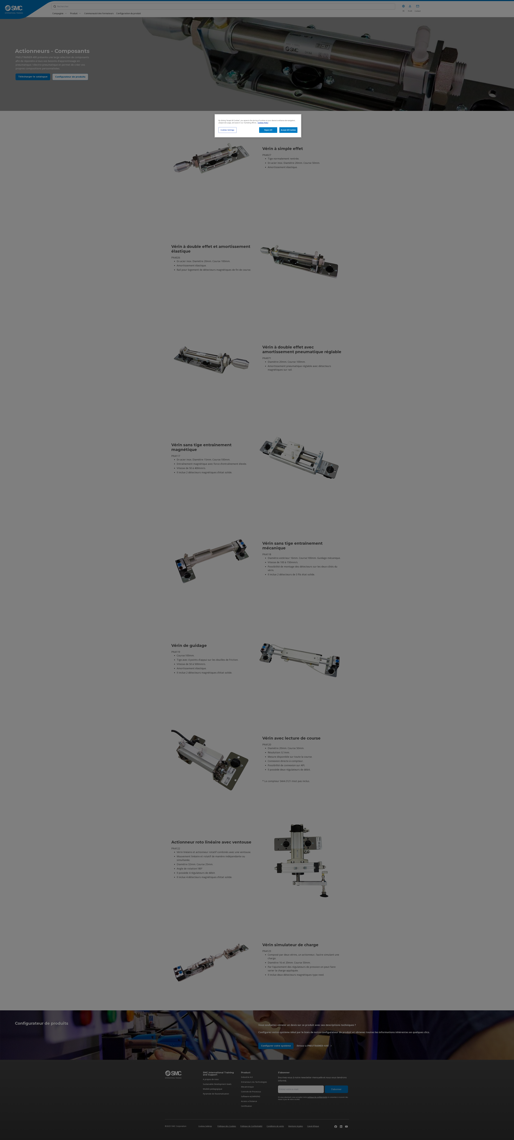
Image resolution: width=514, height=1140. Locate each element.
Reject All (268, 130)
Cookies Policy (263, 123)
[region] (257, 126)
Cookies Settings (227, 130)
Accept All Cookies (288, 130)
